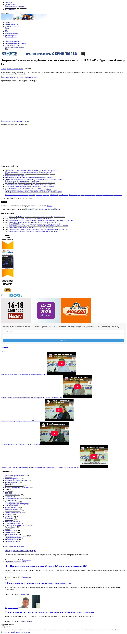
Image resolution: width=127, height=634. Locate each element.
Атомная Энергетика (12, 26)
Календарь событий (11, 505)
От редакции (9, 518)
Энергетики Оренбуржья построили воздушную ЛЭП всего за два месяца (30, 183)
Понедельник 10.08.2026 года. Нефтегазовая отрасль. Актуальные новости (34, 231)
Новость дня (9, 516)
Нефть (7, 28)
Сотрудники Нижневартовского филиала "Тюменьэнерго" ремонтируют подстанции (34, 179)
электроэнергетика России (103, 195)
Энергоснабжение (11, 37)
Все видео (5, 347)
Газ (6, 30)
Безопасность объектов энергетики (16, 480)
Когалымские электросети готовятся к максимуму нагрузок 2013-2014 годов (31, 190)
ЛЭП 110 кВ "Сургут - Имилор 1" (59, 195)
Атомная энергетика (12, 479)
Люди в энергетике (11, 33)
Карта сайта (3, 627)
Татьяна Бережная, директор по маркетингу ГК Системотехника (23, 421)
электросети (80, 195)
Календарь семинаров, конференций (17, 504)
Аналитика (8, 477)
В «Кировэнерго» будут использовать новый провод (22, 181)
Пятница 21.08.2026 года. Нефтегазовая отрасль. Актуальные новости (32, 222)
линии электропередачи (42, 195)
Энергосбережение (11, 35)
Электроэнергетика (11, 24)
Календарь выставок (12, 502)
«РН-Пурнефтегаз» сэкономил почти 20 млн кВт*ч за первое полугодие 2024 (46, 566)
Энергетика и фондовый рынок (15, 43)
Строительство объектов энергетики (17, 525)
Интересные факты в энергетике (16, 498)
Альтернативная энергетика (14, 47)
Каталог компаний (11, 507)
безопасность (9, 195)
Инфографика (9, 500)
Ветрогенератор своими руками (15, 175)
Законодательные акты (12, 495)
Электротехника (10, 530)
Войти (49, 206)
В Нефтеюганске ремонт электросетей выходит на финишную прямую (29, 177)
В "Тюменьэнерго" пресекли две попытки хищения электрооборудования (30, 174)
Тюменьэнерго (73, 195)
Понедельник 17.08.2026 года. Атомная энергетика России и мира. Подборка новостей (38, 226)
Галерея (3, 69)
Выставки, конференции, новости (16, 487)
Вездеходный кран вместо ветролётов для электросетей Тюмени (26, 188)
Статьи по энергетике (12, 523)
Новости (8, 514)
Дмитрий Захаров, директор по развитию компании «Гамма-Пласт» (24, 374)
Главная (7, 22)
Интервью (8, 496)
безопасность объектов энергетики (23, 195)
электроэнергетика (90, 195)
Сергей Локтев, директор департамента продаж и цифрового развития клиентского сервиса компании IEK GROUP (40, 467)
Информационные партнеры (14, 6)
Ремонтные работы (11, 521)
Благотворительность (12, 482)
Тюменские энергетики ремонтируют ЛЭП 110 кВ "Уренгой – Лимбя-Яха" (30, 184)
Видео (7, 484)
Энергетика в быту (11, 534)
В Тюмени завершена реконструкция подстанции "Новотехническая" (28, 172)
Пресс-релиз (9, 520)
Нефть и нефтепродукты (13, 513)
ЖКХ (6, 49)
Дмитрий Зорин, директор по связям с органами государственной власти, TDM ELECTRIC (32, 397)
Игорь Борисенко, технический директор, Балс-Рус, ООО (20, 444)
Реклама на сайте (10, 4)
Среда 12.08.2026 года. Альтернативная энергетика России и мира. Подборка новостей (38, 229)
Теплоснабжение (10, 527)
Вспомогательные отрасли (14, 486)
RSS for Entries (10, 9)
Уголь (7, 31)
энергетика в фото (116, 195)
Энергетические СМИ (12, 538)
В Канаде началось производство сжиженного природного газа (38, 583)
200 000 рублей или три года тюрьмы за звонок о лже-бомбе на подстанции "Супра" (33, 192)
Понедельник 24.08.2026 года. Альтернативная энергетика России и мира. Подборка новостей (41, 220)
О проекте (8, 2)
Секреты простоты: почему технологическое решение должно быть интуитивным (49, 612)
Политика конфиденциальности (15, 8)
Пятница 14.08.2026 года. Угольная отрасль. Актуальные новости (31, 227)
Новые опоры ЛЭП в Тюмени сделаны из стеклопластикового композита (29, 186)
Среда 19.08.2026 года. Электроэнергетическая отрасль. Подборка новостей (34, 224)
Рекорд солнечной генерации (20, 550)
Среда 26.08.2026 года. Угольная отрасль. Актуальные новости (30, 218)
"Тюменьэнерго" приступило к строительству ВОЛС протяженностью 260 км (31, 170)
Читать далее (26, 560)
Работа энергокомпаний (15, 69)
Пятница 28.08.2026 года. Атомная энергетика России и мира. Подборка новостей (37, 217)
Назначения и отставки (12, 41)
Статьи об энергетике (12, 45)
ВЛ (34, 195)
